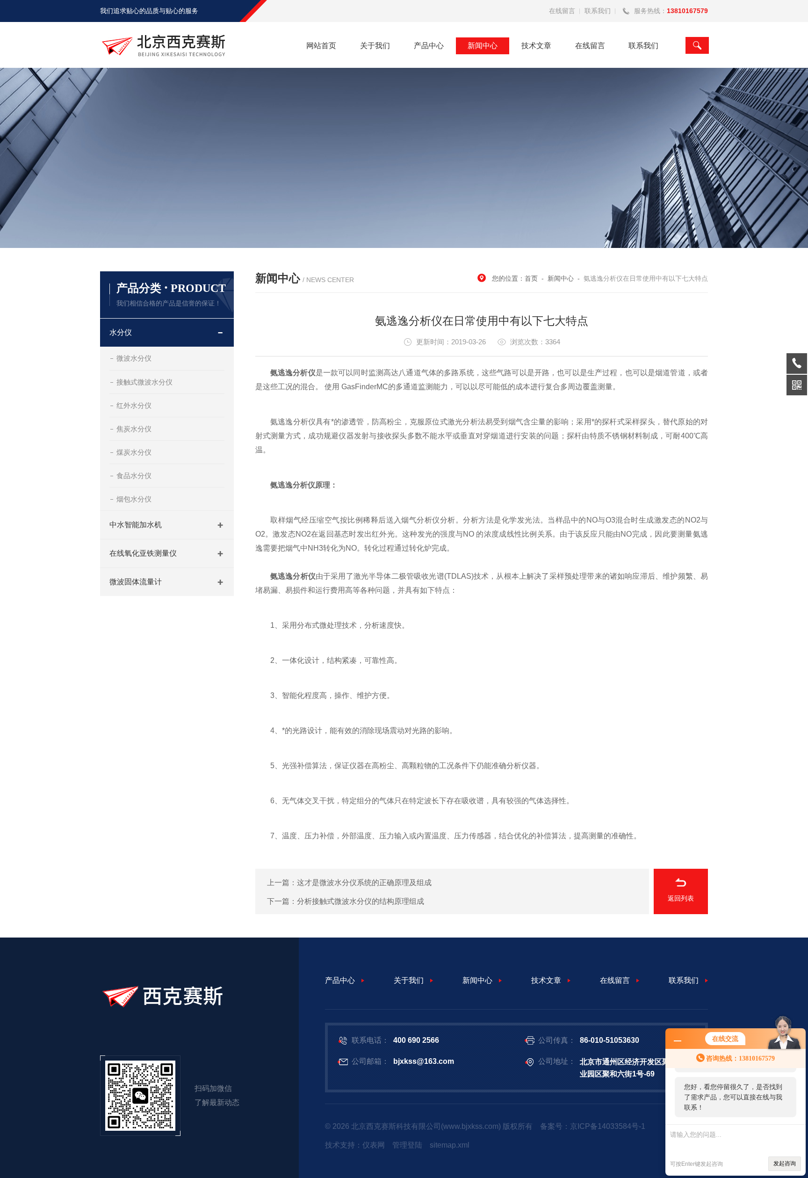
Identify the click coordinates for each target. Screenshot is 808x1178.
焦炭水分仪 (134, 429)
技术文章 (536, 46)
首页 (531, 278)
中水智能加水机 (135, 525)
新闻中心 (483, 46)
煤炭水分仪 (134, 452)
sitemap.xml (449, 1145)
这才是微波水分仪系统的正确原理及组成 (364, 883)
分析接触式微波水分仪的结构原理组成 (360, 901)
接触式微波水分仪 (144, 382)
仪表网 (373, 1145)
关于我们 (375, 46)
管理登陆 (407, 1145)
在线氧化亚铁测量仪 (143, 553)
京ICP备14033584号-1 (607, 1126)
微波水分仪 (134, 358)
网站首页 (321, 46)
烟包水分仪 (134, 499)
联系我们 (597, 11)
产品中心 (429, 46)
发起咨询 (784, 1163)
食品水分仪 (134, 476)
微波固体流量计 (135, 582)
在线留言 (562, 11)
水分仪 (120, 332)
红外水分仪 (134, 405)
